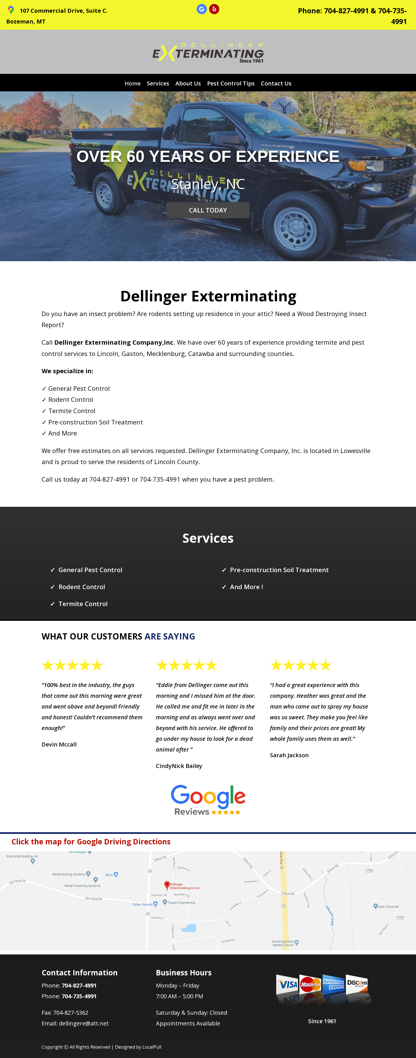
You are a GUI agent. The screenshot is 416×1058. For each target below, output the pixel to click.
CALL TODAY (208, 210)
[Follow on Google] (202, 9)
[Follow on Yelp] (214, 9)
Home (133, 84)
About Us (188, 84)
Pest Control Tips (231, 84)
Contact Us (276, 84)
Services (158, 84)
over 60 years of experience (208, 156)
